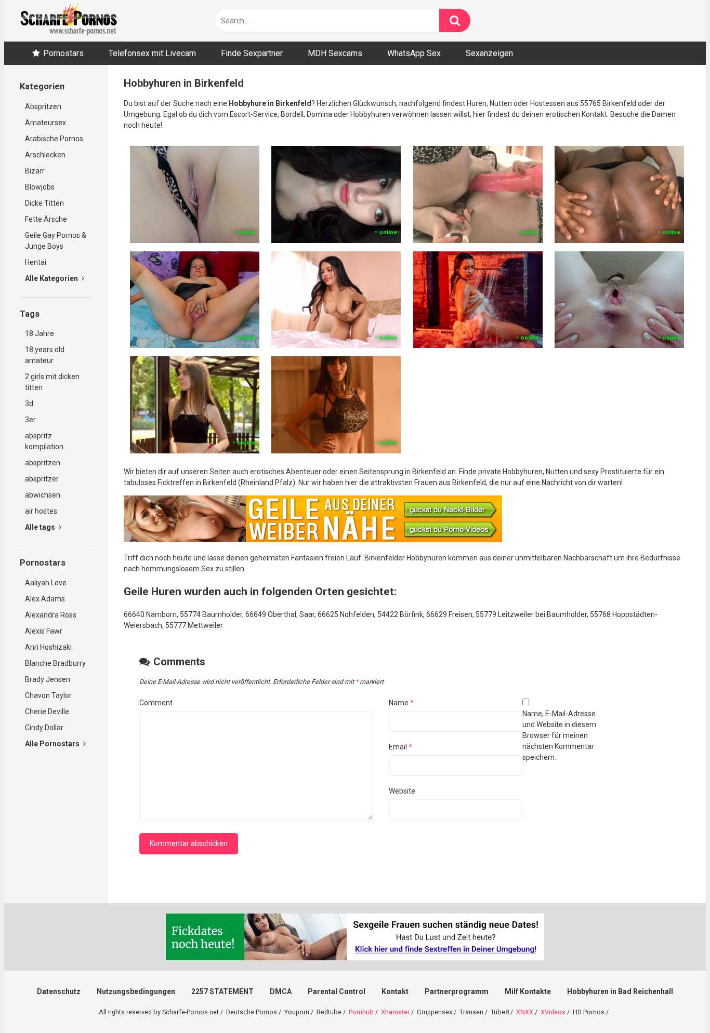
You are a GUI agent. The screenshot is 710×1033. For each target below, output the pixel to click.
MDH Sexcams (335, 53)
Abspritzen (43, 106)
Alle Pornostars (53, 744)
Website (402, 791)
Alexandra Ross (50, 615)
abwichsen (42, 495)
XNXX (524, 1012)
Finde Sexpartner (252, 53)
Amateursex (45, 122)
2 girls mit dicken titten (52, 382)
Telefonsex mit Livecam (152, 53)
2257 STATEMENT (222, 991)
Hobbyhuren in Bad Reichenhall (620, 991)
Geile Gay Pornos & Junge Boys (55, 240)
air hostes (41, 511)
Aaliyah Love (46, 583)
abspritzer (42, 479)
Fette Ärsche (46, 219)
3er (30, 419)
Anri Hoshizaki (48, 647)
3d (29, 403)
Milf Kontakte (528, 991)
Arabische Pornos (54, 139)
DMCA (281, 991)
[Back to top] (675, 1001)
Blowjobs (40, 187)
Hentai (35, 262)
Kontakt (395, 991)
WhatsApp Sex (414, 53)
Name (401, 703)
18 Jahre (39, 333)
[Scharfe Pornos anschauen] (68, 21)
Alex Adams (45, 599)
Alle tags (41, 527)
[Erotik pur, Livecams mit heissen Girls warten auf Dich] (313, 539)
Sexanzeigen (489, 53)
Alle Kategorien (52, 278)
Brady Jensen (47, 679)
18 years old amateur (44, 355)
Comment (156, 703)
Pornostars (63, 53)
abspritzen (42, 463)
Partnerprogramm (457, 991)
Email (400, 747)
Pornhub (361, 1012)
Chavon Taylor (48, 695)
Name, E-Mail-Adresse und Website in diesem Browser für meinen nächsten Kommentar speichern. (559, 735)
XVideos (553, 1012)
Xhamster (395, 1012)
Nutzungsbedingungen (136, 991)
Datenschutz (59, 991)
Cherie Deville (47, 711)
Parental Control (336, 991)
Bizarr (35, 171)
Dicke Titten (44, 203)
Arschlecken (45, 155)
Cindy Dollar (44, 727)
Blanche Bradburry (55, 663)
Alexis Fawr (43, 631)
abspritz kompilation (44, 441)
